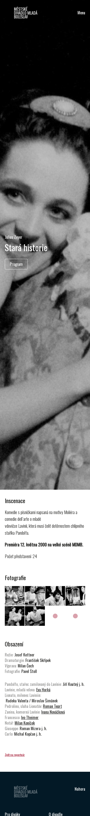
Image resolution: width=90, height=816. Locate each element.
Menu (81, 13)
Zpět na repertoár (15, 755)
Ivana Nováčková (53, 712)
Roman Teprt (52, 706)
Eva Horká (43, 690)
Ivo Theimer (30, 717)
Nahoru (80, 789)
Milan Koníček (25, 723)
